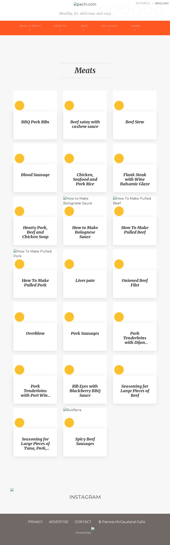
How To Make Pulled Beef (134, 229)
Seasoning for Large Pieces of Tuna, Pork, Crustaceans (35, 443)
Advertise (59, 522)
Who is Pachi (30, 25)
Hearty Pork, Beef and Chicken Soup (35, 232)
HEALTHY (61, 25)
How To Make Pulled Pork (35, 282)
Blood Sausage (35, 174)
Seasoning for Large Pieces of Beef (134, 391)
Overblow (35, 333)
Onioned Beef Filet (135, 282)
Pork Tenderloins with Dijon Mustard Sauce (134, 338)
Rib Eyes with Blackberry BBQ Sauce (85, 391)
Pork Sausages (85, 333)
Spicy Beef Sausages (85, 441)
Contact (83, 522)
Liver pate (85, 280)
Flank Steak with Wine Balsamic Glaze (135, 179)
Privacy (35, 522)
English (162, 3)
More (135, 25)
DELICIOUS (110, 25)
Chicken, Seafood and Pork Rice (85, 179)
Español (144, 3)
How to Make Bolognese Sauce (85, 232)
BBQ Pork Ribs (35, 122)
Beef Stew (134, 122)
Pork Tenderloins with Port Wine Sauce (35, 391)
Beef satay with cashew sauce (85, 124)
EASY (85, 25)
